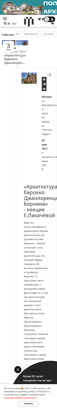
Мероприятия (31, 33)
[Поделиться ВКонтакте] (44, 88)
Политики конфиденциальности (20, 397)
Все (18, 33)
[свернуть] (48, 74)
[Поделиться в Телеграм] (44, 84)
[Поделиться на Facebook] (44, 79)
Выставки (48, 33)
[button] (17, 369)
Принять (28, 404)
